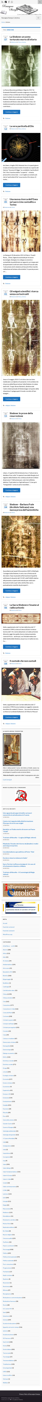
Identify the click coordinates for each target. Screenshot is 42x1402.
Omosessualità (7, 1238)
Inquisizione (6, 1153)
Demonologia (7, 1049)
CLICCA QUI (7, 780)
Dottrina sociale (8, 1064)
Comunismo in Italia (9, 1009)
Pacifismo (6, 1242)
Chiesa (19, 42)
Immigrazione (7, 1146)
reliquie (7, 405)
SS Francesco (7, 1338)
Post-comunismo (8, 1264)
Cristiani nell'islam (8, 1024)
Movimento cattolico (9, 1220)
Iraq (4, 1160)
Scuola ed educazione (9, 1323)
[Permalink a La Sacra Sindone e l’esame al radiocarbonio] (21, 618)
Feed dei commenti (8, 931)
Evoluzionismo (7, 1101)
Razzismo (5, 1279)
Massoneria (6, 1209)
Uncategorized (7, 1368)
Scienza (24, 42)
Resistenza (6, 1286)
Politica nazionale (8, 1260)
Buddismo (6, 983)
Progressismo (7, 1268)
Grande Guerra (7, 1123)
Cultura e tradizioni (8, 1038)
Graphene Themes (18, 1399)
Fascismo (5, 1109)
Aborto (5, 950)
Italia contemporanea (9, 1186)
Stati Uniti (6, 1342)
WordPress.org (7, 934)
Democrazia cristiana (9, 1042)
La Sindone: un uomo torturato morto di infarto (23, 38)
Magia (5, 1205)
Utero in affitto (7, 1375)
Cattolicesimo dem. (9, 990)
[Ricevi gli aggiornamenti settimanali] (12, 1)
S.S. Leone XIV (7, 1308)
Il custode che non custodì (23, 661)
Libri (4, 1197)
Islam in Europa (7, 1175)
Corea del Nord (7, 1012)
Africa (5, 953)
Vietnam (5, 1379)
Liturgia (5, 1201)
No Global (6, 1231)
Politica (5, 1253)
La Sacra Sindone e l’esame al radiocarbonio (24, 606)
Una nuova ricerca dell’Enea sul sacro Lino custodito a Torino (24, 202)
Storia (5, 1345)
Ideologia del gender (9, 1135)
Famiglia (5, 1105)
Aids (4, 957)
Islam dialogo (7, 1168)
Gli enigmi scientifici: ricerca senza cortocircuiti (24, 292)
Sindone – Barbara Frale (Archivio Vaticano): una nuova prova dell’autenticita (24, 507)
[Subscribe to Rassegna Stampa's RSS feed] (2, 1)
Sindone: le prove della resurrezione (21, 414)
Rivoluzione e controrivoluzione (12, 1297)
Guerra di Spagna (8, 1127)
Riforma (5, 1290)
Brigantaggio (7, 979)
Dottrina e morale (8, 1061)
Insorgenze (6, 1157)
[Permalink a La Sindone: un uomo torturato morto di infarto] (21, 66)
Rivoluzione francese (9, 1301)
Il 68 (4, 1142)
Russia (5, 1305)
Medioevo (6, 1212)
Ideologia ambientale (9, 1131)
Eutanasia (6, 1098)
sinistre (5, 1331)
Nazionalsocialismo (8, 1227)
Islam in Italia (7, 1179)
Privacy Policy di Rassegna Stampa (29, 1394)
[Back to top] (37, 1397)
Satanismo (6, 1316)
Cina (4, 1001)
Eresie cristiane (7, 1083)
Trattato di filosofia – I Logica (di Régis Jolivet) (19, 837)
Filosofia (5, 1112)
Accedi (5, 923)
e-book (5, 1072)
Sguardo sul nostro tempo (11, 1327)
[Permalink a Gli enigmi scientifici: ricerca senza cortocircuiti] (21, 338)
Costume (6, 1016)
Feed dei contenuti (8, 927)
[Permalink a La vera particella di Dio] (21, 147)
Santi (4, 1312)
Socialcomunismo (8, 1334)
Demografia (6, 1046)
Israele (5, 1183)
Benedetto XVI (7, 972)
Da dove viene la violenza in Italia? (15, 858)
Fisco (4, 1116)
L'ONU (5, 1190)
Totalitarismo (7, 1364)
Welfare (5, 1382)
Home (3, 22)
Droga (5, 1068)
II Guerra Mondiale (8, 1138)
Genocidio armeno (8, 1120)
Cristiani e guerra (8, 1020)
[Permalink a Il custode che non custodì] (21, 684)
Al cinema (6, 961)
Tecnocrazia (6, 1353)
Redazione (14, 42)
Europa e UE (6, 1094)
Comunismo (6, 1005)
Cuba (4, 1035)
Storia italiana (7, 1349)
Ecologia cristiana (8, 1075)
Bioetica (5, 975)
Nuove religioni (7, 1234)
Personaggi (6, 1249)
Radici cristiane (7, 1275)
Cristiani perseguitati (9, 1027)
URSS (4, 1371)
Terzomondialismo (8, 1360)
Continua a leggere (11, 112)
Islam (4, 1164)
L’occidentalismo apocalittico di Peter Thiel (18, 852)
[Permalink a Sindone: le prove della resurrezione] (21, 445)
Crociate (5, 1031)
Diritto (5, 1057)
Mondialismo (7, 1216)
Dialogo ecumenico (8, 1053)
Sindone (7, 118)
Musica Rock (7, 1223)
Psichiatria (6, 1271)
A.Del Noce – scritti (9, 946)
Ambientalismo (7, 964)
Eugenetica (6, 1090)
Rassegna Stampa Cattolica (10, 18)
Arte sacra (6, 968)
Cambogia (6, 987)
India (4, 1149)
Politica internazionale (9, 1257)
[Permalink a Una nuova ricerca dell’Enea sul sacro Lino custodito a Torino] (21, 231)
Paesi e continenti (8, 1246)
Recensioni (6, 1283)
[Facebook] (9, 1)
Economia (6, 1079)
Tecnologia (6, 1357)
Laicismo (5, 1194)
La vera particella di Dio (22, 126)
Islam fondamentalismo (10, 1172)
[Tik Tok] (6, 1)
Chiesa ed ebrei (7, 998)
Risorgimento (7, 1294)
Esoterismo (6, 1086)
